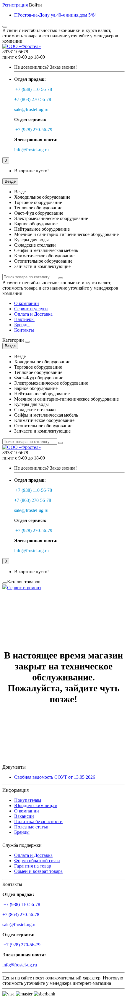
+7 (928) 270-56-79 (33, 129)
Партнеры (24, 319)
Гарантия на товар (32, 865)
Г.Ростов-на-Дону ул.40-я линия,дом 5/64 (55, 14)
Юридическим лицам (35, 805)
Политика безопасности (38, 821)
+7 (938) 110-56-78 (33, 89)
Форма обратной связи (37, 860)
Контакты (24, 330)
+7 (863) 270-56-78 (32, 99)
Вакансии (24, 816)
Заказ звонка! (45, 67)
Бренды (22, 324)
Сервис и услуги (31, 308)
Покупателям (27, 800)
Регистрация (15, 4)
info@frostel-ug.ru (31, 149)
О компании (26, 303)
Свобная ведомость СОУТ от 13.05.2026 (54, 777)
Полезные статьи (31, 826)
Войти (35, 4)
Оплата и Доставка (33, 314)
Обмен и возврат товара (38, 871)
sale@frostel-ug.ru (31, 109)
